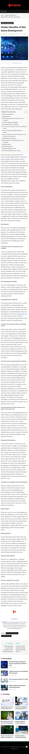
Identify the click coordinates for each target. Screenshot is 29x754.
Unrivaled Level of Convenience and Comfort (13, 119)
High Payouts (6, 116)
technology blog (17, 622)
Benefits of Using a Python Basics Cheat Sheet (20, 737)
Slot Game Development (12, 633)
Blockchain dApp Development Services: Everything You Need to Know (18, 663)
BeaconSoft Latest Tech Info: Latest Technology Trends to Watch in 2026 (7, 723)
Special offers (7, 144)
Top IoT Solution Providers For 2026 (18, 679)
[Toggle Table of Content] (25, 112)
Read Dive (4, 34)
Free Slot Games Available (10, 122)
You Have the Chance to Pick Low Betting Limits (14, 127)
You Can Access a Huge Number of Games (12, 131)
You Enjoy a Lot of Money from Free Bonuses (13, 141)
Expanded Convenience (9, 138)
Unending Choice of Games (10, 124)
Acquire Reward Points (9, 148)
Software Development (7, 23)
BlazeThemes (14, 748)
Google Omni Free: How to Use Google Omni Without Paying (7, 708)
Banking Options (8, 146)
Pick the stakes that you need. (11, 150)
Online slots (21, 314)
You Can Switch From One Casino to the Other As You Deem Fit (14, 135)
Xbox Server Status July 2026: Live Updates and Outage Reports (7, 737)
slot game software (6, 635)
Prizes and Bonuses (8, 114)
